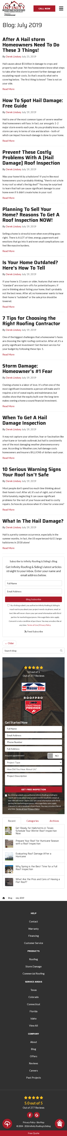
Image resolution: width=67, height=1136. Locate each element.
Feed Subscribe (35, 631)
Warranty (33, 928)
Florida (33, 1011)
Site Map (40, 1122)
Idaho (33, 1018)
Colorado (33, 996)
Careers (33, 1070)
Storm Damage (34, 966)
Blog (33, 1049)
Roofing (33, 959)
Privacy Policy (45, 625)
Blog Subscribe (33, 599)
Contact (33, 921)
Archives (54, 820)
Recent (12, 820)
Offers (33, 1056)
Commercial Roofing (34, 973)
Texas (33, 989)
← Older (9, 643)
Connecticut (33, 1004)
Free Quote (33, 1133)
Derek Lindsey (13, 56)
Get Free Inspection (33, 789)
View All (33, 1025)
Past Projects (33, 1077)
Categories (33, 820)
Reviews (33, 1063)
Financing (33, 935)
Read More (8, 88)
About (33, 1041)
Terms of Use (32, 625)
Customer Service (33, 942)
